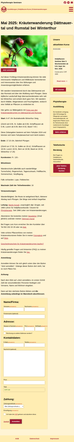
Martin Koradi (14, 205)
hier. (28, 252)
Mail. (25, 227)
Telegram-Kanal (28, 219)
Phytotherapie (6, 210)
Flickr (6, 238)
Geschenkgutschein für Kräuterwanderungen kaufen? (22, 244)
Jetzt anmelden (9, 70)
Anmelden (16, 421)
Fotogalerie (37, 235)
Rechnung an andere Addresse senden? (19, 333)
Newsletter (32, 216)
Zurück (6, 422)
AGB (16, 414)
